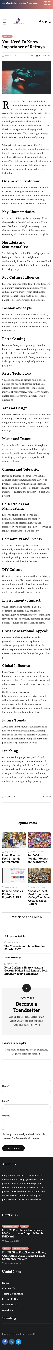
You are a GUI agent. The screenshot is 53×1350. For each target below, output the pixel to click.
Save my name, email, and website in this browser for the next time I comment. (24, 1136)
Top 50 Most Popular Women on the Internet (20, 3)
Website (6, 1115)
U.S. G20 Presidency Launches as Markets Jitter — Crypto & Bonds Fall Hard (22, 1233)
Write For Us (9, 1304)
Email (5, 1101)
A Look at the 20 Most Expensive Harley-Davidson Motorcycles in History (39, 897)
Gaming (7, 36)
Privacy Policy (10, 1299)
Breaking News (10, 1226)
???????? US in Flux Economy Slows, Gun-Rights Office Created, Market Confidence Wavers (24, 1256)
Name (5, 1086)
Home (5, 1283)
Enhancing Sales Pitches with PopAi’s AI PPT (12, 894)
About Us (7, 1310)
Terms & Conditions (13, 1294)
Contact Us (8, 1288)
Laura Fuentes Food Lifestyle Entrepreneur (11, 859)
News (24, 1226)
